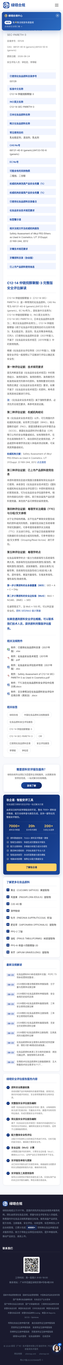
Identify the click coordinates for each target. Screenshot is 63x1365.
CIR (40, 736)
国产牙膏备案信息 (32, 1304)
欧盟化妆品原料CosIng (31, 1313)
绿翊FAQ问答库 (19, 1336)
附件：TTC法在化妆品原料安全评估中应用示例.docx (32, 684)
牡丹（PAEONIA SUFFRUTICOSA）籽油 (31, 917)
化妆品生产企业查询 (42, 1299)
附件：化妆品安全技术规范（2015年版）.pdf (29, 658)
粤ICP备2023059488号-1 (31, 1360)
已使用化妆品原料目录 (20, 743)
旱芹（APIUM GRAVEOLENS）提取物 (30, 952)
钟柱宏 (25, 750)
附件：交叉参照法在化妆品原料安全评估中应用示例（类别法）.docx (32, 693)
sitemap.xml (30, 1354)
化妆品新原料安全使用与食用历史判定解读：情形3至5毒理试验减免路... (35, 1044)
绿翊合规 (18, 5)
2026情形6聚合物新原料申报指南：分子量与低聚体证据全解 (36, 985)
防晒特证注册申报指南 (19, 1332)
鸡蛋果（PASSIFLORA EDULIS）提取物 (31, 897)
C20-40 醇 (16, 904)
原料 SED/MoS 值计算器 (28, 610)
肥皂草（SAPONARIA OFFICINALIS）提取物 (33, 924)
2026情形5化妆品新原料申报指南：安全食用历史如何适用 (36, 995)
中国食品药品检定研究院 (50, 1295)
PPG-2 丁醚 (17, 931)
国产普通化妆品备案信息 (22, 1299)
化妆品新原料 (34, 1336)
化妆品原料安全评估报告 (21, 722)
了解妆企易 (31, 867)
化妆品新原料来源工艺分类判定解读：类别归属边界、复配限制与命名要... (37, 1053)
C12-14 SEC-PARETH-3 (21, 736)
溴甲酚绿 (15, 910)
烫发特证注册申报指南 (20, 1327)
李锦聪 (13, 750)
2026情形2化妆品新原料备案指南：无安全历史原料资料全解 (36, 1024)
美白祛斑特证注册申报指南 (43, 1323)
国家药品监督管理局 (31, 1295)
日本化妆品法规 (38, 1308)
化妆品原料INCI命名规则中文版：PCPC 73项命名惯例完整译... (37, 976)
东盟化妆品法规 (14, 1313)
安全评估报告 (43, 743)
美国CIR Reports (48, 1313)
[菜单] (57, 5)
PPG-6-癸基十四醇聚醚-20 (24, 945)
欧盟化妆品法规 (10, 1308)
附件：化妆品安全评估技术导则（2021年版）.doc (31, 667)
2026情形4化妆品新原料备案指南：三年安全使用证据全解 (36, 1005)
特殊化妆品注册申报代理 (18, 1323)
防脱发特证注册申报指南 (42, 1332)
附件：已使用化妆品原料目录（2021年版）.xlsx (30, 649)
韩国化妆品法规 (52, 1308)
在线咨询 (46, 1336)
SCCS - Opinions (32, 1317)
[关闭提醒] (57, 15)
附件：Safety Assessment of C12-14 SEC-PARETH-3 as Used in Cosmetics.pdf (33, 676)
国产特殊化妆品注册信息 (14, 1304)
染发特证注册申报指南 (42, 1327)
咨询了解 (31, 785)
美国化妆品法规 (24, 1308)
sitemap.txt (44, 1354)
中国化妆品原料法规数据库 (36, 715)
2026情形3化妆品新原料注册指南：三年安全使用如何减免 (36, 1015)
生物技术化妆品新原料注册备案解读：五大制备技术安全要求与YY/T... (37, 1063)
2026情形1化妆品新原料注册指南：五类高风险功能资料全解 (36, 1034)
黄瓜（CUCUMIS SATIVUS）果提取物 (30, 890)
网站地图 (18, 1354)
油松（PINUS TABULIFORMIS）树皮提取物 (33, 938)
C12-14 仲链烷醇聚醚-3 (21, 729)
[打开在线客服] (56, 1348)
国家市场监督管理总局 (12, 1295)
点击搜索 (41, 462)
